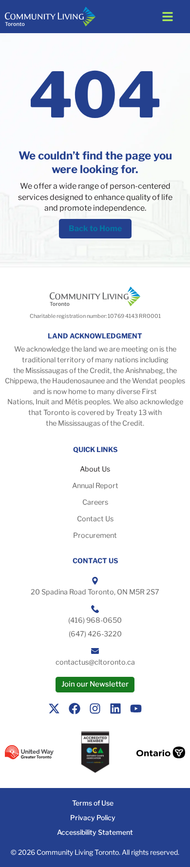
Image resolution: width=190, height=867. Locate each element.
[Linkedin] (115, 708)
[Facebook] (74, 708)
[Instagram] (95, 708)
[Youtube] (136, 708)
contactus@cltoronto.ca (95, 662)
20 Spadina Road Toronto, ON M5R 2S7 (95, 592)
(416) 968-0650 (95, 620)
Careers (95, 502)
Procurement (95, 535)
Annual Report (95, 485)
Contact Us (95, 518)
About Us (95, 469)
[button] (167, 16)
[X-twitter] (54, 708)
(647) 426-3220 (95, 634)
